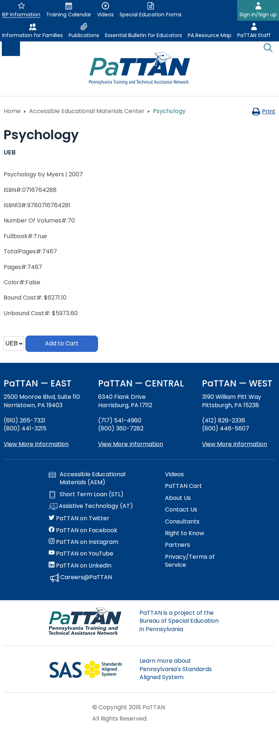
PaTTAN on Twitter (81, 518)
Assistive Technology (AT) (95, 506)
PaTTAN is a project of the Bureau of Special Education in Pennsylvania (179, 621)
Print (268, 111)
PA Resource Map (209, 35)
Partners (177, 545)
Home (12, 111)
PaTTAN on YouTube (83, 554)
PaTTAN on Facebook (85, 530)
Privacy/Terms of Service (190, 561)
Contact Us (181, 510)
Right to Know (184, 533)
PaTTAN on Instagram (86, 542)
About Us (178, 498)
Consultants (182, 522)
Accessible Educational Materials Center (87, 111)
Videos (174, 474)
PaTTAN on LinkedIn (83, 566)
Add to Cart (61, 343)
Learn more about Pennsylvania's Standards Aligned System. (176, 669)
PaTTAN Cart (183, 486)
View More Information (36, 444)
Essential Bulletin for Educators (143, 35)
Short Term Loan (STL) (92, 494)
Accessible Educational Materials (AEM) (92, 478)
